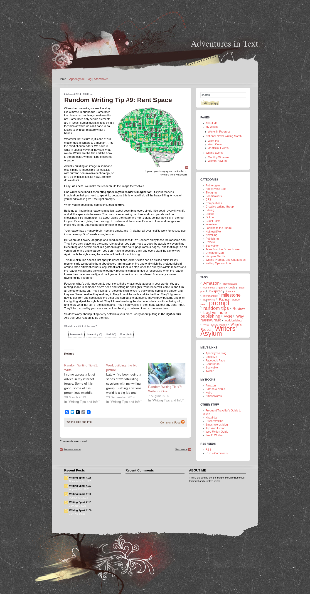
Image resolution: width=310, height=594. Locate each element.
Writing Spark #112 (80, 485)
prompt (219, 303)
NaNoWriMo (213, 231)
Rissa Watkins (214, 421)
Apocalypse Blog (80, 79)
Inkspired (215, 291)
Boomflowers (214, 196)
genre (222, 287)
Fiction (210, 217)
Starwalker (101, 79)
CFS (208, 199)
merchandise (210, 295)
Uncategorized (215, 252)
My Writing (212, 126)
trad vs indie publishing (213, 314)
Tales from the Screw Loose (223, 249)
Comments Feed (170, 422)
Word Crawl (215, 144)
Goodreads (212, 364)
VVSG (228, 316)
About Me (211, 123)
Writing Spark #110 (80, 502)
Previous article (72, 449)
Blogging (211, 192)
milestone (231, 295)
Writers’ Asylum (217, 161)
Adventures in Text (224, 43)
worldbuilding (233, 320)
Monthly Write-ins (218, 157)
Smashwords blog (217, 424)
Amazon (211, 283)
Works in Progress (219, 131)
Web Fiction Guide (217, 431)
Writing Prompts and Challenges (226, 259)
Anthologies (213, 185)
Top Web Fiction (215, 428)
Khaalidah (212, 417)
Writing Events (214, 152)
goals (232, 287)
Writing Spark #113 (80, 477)
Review (210, 242)
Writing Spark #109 (80, 510)
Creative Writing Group (220, 206)
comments (209, 287)
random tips (216, 308)
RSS (208, 449)
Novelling (211, 235)
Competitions (214, 203)
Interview (211, 224)
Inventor (230, 291)
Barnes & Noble (215, 389)
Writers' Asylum (218, 331)
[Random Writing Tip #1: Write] (85, 383)
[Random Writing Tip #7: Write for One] (167, 373)
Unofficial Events (218, 148)
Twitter (210, 371)
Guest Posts (213, 221)
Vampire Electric (216, 256)
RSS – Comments (217, 453)
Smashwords (214, 396)
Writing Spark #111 (80, 494)
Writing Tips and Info (79, 422)
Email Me (211, 356)
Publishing (212, 238)
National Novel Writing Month (224, 136)
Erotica (210, 214)
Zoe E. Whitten (215, 435)
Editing (210, 210)
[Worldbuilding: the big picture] (127, 383)
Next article (181, 449)
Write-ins (213, 141)
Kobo (209, 392)
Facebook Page (215, 360)
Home (62, 79)
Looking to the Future (219, 228)
